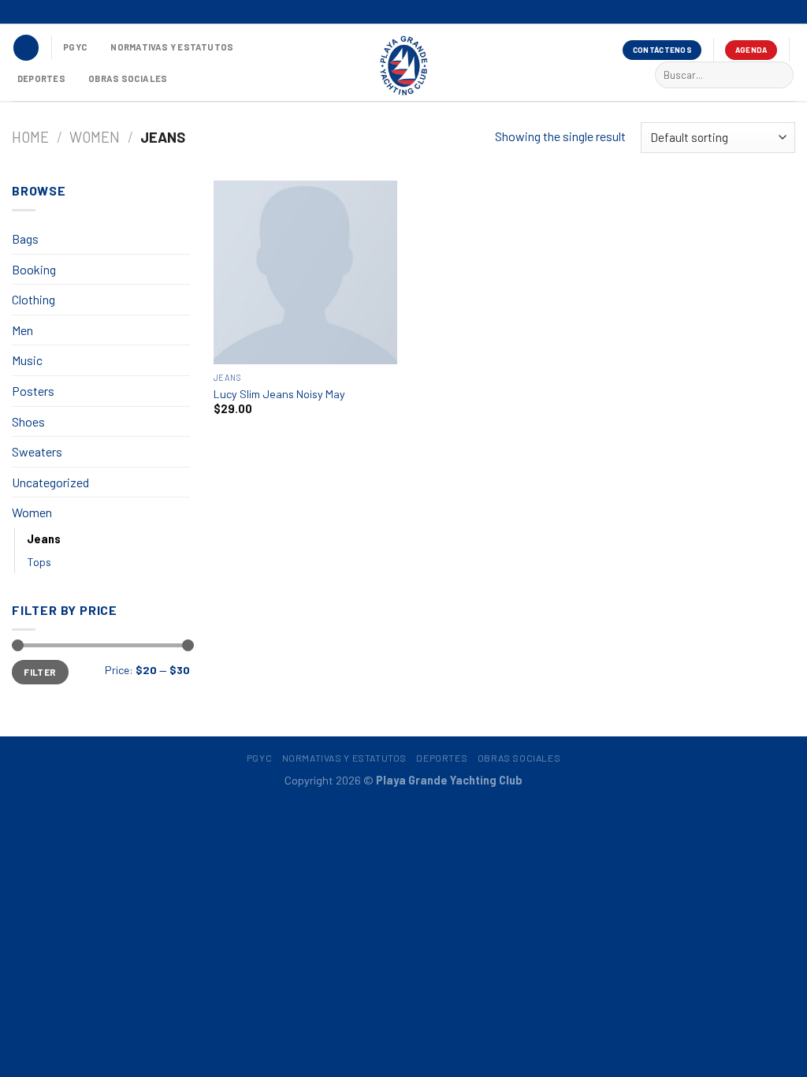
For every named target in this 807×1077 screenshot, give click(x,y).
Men (22, 329)
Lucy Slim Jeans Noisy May (279, 394)
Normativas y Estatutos (171, 47)
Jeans (44, 539)
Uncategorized (50, 482)
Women (94, 137)
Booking (34, 269)
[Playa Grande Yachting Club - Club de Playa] (403, 64)
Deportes (41, 78)
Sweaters (37, 451)
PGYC (75, 47)
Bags (25, 238)
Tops (39, 561)
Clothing (33, 299)
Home (30, 137)
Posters (33, 390)
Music (27, 359)
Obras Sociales (127, 78)
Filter (40, 671)
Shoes (28, 421)
